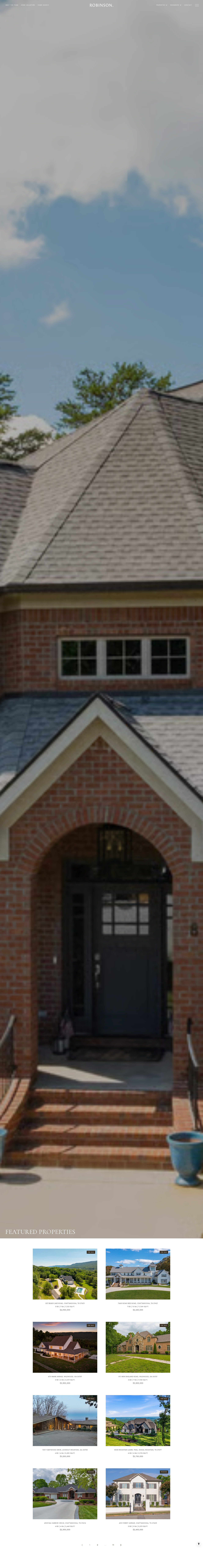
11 (113, 1545)
